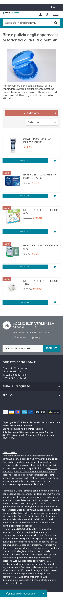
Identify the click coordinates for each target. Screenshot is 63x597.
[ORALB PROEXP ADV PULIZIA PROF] (13, 146)
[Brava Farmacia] (11, 13)
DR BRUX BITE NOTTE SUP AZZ (40, 211)
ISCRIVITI (51, 348)
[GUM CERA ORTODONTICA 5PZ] (13, 253)
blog (53, 7)
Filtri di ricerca (31, 112)
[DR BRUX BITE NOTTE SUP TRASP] (13, 288)
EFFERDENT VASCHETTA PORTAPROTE (39, 176)
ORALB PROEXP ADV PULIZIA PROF (37, 140)
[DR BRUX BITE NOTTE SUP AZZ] (13, 217)
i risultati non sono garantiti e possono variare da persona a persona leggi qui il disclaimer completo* (30, 471)
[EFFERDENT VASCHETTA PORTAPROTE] (13, 182)
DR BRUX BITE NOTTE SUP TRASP (40, 282)
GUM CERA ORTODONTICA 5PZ (40, 247)
